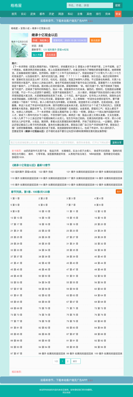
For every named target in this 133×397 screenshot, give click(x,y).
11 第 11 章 (72, 211)
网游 (61, 14)
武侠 (33, 14)
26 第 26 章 (44, 237)
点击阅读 (50, 54)
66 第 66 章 (44, 301)
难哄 (30, 153)
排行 (98, 14)
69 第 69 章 (16, 308)
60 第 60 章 (100, 288)
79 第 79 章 (72, 321)
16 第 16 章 (100, 217)
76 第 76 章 (100, 314)
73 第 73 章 (16, 314)
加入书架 (37, 54)
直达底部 (95, 40)
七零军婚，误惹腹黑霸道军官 (50, 153)
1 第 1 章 (15, 198)
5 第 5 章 (15, 204)
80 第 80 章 (100, 321)
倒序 (119, 191)
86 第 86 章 (44, 334)
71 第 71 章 (72, 308)
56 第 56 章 (100, 282)
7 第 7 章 (71, 204)
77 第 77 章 (16, 321)
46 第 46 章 (44, 269)
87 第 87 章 (72, 334)
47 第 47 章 (72, 269)
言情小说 (25, 28)
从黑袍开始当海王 (77, 153)
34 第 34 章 (44, 250)
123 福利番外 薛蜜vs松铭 (56, 49)
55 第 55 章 (72, 282)
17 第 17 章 (16, 224)
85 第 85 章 (16, 334)
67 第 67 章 (72, 301)
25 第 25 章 (16, 237)
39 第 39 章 (72, 256)
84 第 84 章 (100, 327)
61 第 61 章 (16, 295)
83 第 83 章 (72, 327)
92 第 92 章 (100, 340)
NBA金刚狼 (95, 153)
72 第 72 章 (100, 308)
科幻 (70, 14)
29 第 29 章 (16, 243)
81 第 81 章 (16, 327)
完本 (107, 14)
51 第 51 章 (72, 275)
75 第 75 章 (72, 314)
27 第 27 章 (72, 237)
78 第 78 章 (44, 321)
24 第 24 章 (100, 230)
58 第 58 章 (44, 288)
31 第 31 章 (72, 243)
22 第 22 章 (44, 230)
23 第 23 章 (72, 230)
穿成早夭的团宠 (102, 150)
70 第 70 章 (44, 308)
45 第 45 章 (16, 269)
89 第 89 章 (16, 340)
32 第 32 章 (100, 243)
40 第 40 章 (100, 256)
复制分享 (116, 142)
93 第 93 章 (16, 347)
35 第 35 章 (72, 250)
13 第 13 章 (16, 217)
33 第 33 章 (16, 250)
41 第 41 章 (16, 263)
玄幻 (23, 14)
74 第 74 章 (44, 314)
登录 (118, 14)
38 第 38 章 (44, 256)
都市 (42, 14)
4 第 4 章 (98, 198)
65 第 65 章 (16, 301)
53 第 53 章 (16, 282)
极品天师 (54, 150)
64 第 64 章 (100, 295)
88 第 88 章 (100, 334)
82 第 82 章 (44, 327)
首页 (14, 14)
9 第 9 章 (15, 211)
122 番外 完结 (46, 171)
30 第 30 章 (44, 243)
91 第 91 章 (72, 340)
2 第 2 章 (43, 198)
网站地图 (66, 392)
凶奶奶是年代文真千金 (35, 150)
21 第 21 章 (16, 230)
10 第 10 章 (44, 211)
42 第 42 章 (44, 263)
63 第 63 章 (72, 295)
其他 (89, 14)
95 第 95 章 (72, 347)
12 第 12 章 (100, 211)
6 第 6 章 (43, 204)
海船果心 (44, 40)
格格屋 (16, 5)
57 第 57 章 (16, 288)
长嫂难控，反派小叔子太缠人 (76, 150)
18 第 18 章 (44, 224)
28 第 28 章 (100, 237)
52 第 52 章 (100, 275)
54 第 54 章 (44, 282)
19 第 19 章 (72, 224)
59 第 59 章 (72, 288)
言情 (79, 14)
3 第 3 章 (71, 198)
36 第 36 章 (100, 250)
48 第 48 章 (100, 269)
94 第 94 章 (44, 347)
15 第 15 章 (72, 217)
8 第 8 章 (98, 204)
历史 (51, 14)
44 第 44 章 (100, 263)
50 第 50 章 (44, 275)
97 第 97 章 (16, 353)
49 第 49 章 (16, 275)
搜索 (117, 5)
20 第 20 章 (100, 224)
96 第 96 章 (100, 347)
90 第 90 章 (44, 340)
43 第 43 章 (72, 263)
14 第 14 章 (44, 217)
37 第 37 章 (16, 256)
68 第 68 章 (100, 301)
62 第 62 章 (44, 295)
